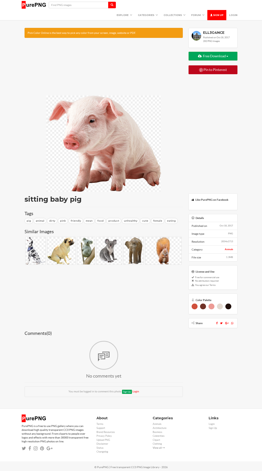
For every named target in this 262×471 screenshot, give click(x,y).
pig (29, 220)
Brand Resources (105, 432)
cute (145, 220)
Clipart (156, 440)
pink (63, 220)
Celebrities (159, 435)
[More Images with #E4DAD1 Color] (220, 306)
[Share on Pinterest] (42, 448)
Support (100, 428)
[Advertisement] (104, 69)
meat (89, 220)
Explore (123, 15)
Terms (99, 424)
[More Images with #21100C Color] (228, 306)
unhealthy (130, 220)
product (113, 220)
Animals (229, 249)
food (100, 220)
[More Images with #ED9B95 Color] (211, 306)
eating (171, 220)
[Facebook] (217, 323)
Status (100, 447)
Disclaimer (102, 443)
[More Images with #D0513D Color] (195, 306)
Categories (146, 15)
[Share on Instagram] (36, 448)
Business (157, 432)
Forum (196, 15)
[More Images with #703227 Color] (203, 306)
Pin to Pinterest (215, 70)
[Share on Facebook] (29, 448)
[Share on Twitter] (24, 448)
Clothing (157, 443)
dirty (52, 220)
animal (40, 220)
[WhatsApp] (232, 323)
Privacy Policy (104, 435)
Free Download (214, 56)
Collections (173, 15)
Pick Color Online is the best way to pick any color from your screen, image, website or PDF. (82, 32)
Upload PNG (103, 440)
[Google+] (227, 323)
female (157, 220)
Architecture (159, 428)
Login (233, 15)
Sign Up (218, 15)
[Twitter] (221, 323)
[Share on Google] (50, 448)
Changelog (102, 451)
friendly (76, 220)
